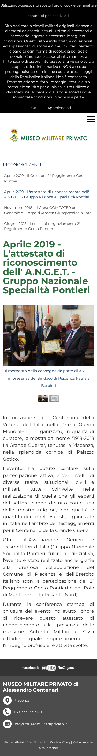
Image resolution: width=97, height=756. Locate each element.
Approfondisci (59, 108)
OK (33, 108)
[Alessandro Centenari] (48, 134)
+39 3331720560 (28, 712)
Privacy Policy (60, 742)
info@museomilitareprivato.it (40, 724)
